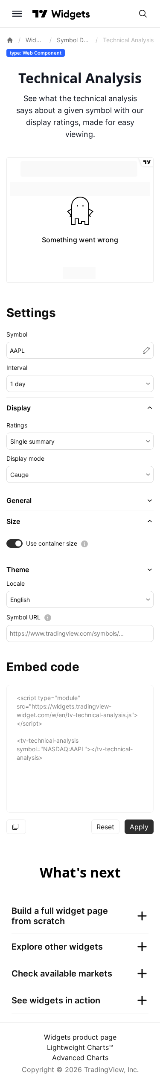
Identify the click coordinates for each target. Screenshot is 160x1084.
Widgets (35, 40)
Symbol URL (23, 617)
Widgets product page (80, 1037)
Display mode (25, 458)
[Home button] (70, 14)
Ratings (16, 425)
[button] (80, 383)
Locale (15, 583)
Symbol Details (73, 40)
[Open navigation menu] (17, 13)
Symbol (16, 334)
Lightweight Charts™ (80, 1047)
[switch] (14, 543)
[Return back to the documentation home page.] (9, 40)
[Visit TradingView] (40, 13)
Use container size (51, 543)
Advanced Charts (80, 1057)
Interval (16, 367)
